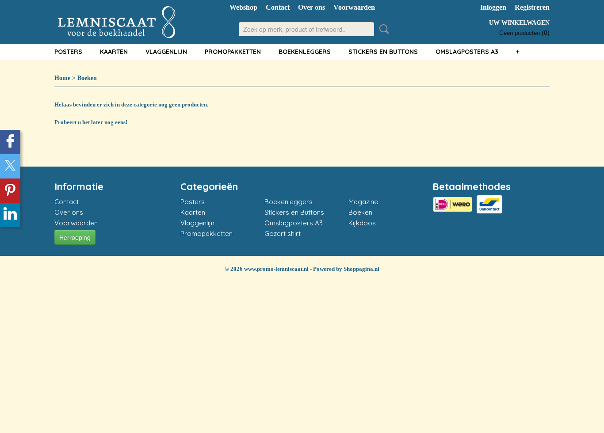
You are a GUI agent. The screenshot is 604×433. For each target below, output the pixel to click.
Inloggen (493, 7)
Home (62, 78)
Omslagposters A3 (467, 52)
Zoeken (382, 29)
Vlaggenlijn (166, 52)
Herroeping (75, 237)
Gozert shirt (282, 233)
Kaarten (114, 52)
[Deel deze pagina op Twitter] (10, 166)
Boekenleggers (305, 52)
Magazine (363, 202)
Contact (278, 7)
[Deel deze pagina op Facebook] (10, 142)
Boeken (87, 78)
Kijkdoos (362, 223)
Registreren (532, 7)
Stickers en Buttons (383, 52)
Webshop (243, 7)
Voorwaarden (354, 7)
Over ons (311, 7)
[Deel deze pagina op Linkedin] (10, 215)
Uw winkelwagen (519, 22)
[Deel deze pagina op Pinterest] (10, 191)
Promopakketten (233, 52)
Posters (68, 52)
